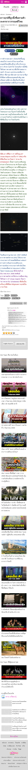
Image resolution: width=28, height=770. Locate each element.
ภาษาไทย (15, 298)
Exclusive (8, 14)
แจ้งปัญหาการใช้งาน (22, 763)
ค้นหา (22, 7)
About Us (3, 763)
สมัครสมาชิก (20, 344)
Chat (4, 746)
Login (8, 343)
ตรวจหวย (10, 742)
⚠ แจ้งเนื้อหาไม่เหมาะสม (16, 303)
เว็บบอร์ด (6, 7)
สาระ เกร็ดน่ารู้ (10, 697)
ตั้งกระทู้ (14, 10)
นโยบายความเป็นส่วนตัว (20, 757)
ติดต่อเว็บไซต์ (11, 763)
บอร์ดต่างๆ (15, 7)
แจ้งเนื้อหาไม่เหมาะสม (14, 766)
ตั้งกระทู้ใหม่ (14, 736)
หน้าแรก (2, 14)
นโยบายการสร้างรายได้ (19, 760)
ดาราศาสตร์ (5, 298)
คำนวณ (9, 749)
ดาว (6, 295)
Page (19, 749)
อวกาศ (13, 295)
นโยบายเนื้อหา (7, 760)
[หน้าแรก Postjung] (6, 1)
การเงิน (15, 749)
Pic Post (18, 746)
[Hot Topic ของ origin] (3, 318)
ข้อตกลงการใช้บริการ (7, 757)
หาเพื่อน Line (11, 746)
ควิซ (23, 746)
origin (7, 29)
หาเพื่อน (23, 742)
